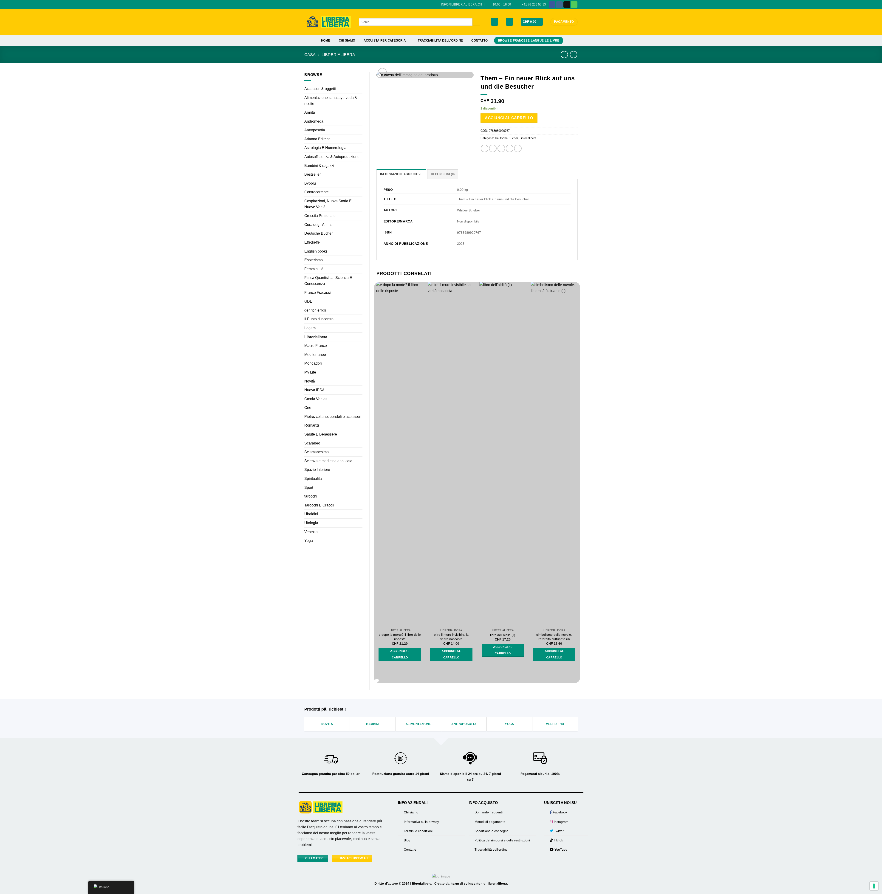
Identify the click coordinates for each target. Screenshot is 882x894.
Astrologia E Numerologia (325, 148)
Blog (407, 840)
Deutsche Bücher (318, 233)
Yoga (308, 541)
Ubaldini (311, 514)
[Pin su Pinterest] (509, 148)
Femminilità (313, 269)
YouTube (560, 849)
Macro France (315, 346)
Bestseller (312, 174)
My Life (310, 372)
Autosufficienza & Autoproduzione (331, 157)
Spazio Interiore (317, 470)
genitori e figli (315, 310)
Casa (310, 54)
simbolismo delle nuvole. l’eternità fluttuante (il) (554, 637)
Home (325, 40)
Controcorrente (316, 192)
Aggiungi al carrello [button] (399, 654)
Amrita (309, 112)
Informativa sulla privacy (421, 822)
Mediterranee (315, 355)
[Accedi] (509, 22)
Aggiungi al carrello (509, 118)
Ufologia (311, 523)
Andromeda (313, 121)
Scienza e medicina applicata (328, 461)
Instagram (560, 822)
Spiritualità (313, 479)
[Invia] (476, 22)
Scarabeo (312, 443)
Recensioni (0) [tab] (443, 174)
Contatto (479, 40)
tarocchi (310, 496)
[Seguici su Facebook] (552, 4)
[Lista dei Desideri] (494, 22)
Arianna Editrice (317, 139)
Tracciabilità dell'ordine (491, 849)
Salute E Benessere (320, 434)
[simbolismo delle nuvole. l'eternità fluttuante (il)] (554, 454)
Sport (308, 487)
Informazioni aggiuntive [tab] (401, 174)
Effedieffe (312, 242)
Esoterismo (313, 260)
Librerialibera (338, 54)
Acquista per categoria (385, 40)
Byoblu (310, 183)
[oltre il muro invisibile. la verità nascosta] (451, 454)
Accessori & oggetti (320, 89)
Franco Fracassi (317, 293)
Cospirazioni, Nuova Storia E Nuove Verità (328, 204)
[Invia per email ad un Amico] (501, 148)
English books (316, 251)
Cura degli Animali (319, 225)
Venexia (311, 532)
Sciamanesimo (316, 452)
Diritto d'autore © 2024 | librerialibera (403, 883)
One (307, 408)
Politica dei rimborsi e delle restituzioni (502, 840)
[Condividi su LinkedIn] (518, 148)
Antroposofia (314, 130)
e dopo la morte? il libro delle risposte (400, 637)
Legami (310, 328)
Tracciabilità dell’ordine (440, 40)
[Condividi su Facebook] (484, 148)
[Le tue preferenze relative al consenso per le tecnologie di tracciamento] (874, 886)
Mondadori (313, 363)
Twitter (558, 831)
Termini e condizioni (418, 831)
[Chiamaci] (574, 4)
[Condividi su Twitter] (493, 148)
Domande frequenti (489, 812)
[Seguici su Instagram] (559, 4)
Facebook (559, 812)
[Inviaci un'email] (566, 4)
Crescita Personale (320, 216)
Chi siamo (347, 40)
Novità (309, 381)
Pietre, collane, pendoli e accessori (332, 417)
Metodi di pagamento (490, 822)
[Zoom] (382, 72)
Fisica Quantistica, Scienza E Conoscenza (328, 281)
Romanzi (311, 425)
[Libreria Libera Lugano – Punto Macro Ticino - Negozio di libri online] (328, 21)
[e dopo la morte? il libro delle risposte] (399, 454)
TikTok (558, 840)
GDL (308, 301)
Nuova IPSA (314, 390)
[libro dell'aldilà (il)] (502, 454)
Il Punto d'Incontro (319, 319)
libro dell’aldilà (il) (502, 635)
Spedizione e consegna (492, 831)
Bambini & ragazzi (319, 166)
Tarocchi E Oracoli (319, 505)
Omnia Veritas (315, 399)
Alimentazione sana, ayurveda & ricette (330, 101)
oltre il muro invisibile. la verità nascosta (451, 637)
